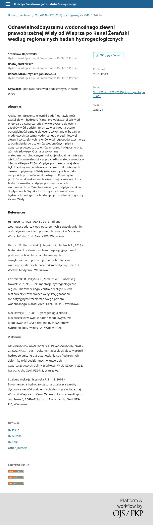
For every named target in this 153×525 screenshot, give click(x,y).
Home (11, 15)
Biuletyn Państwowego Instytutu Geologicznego (45, 4)
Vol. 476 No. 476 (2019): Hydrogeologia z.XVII (62, 15)
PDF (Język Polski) (110, 55)
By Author (14, 436)
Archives (25, 15)
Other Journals (17, 448)
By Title (13, 442)
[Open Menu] (8, 4)
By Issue (13, 430)
